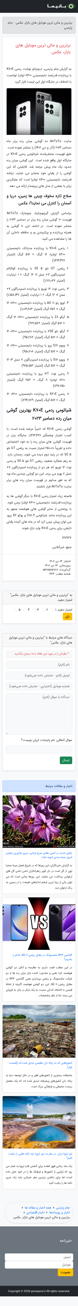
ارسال (66, 760)
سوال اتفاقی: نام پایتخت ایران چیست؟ (46, 740)
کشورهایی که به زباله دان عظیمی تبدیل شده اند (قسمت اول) (40, 1065)
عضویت (65, 1272)
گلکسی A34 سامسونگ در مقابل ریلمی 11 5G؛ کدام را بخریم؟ (42, 957)
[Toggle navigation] (8, 6)
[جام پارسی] (61, 6)
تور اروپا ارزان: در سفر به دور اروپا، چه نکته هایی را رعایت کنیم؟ (40, 1156)
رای (67, 616)
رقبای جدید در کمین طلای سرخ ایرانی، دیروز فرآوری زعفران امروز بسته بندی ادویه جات (39, 855)
